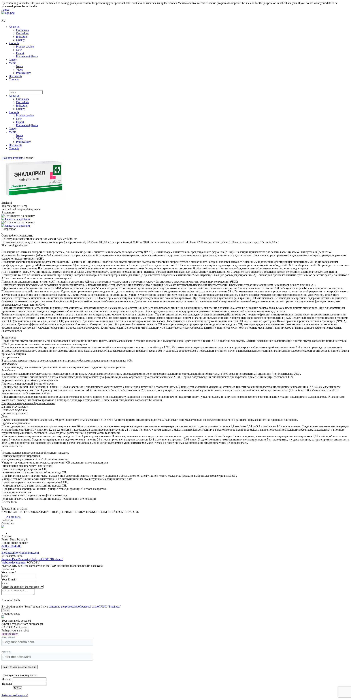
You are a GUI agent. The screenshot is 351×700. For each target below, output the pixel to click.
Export (20, 53)
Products (14, 43)
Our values (22, 33)
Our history (22, 30)
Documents (15, 76)
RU (3, 20)
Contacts (14, 79)
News (19, 66)
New (19, 49)
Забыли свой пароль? (14, 695)
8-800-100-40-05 (11, 546)
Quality (20, 39)
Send (5, 610)
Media (12, 63)
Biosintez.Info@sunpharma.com (20, 552)
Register (13, 633)
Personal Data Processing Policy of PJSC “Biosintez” (32, 559)
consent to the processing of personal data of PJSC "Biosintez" (85, 606)
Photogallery (23, 72)
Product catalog (25, 46)
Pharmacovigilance (27, 56)
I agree (5, 9)
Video (19, 69)
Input (4, 633)
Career (12, 59)
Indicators (21, 36)
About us (14, 26)
